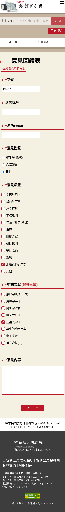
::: (1, 61)
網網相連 (25, 465)
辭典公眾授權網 (48, 460)
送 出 (32, 407)
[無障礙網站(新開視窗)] (32, 496)
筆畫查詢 (43, 42)
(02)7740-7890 (21, 483)
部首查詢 (14, 42)
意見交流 (9, 465)
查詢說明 (56, 30)
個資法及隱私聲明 (13, 68)
